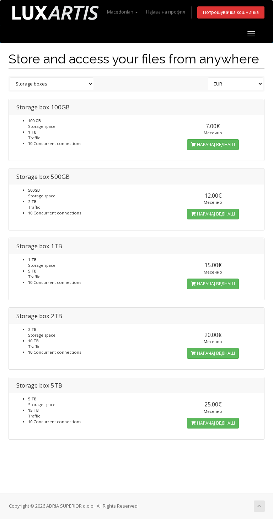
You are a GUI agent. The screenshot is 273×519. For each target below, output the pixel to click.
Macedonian (120, 12)
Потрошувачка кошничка (231, 12)
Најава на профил (165, 12)
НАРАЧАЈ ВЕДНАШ (215, 144)
